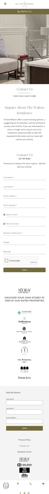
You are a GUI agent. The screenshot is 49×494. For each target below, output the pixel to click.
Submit (24, 428)
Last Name (10, 408)
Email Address (11, 418)
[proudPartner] (24, 468)
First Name (10, 399)
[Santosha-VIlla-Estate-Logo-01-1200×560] (24, 327)
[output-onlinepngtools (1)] (24, 360)
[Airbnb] (24, 493)
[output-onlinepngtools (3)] (24, 377)
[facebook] (20, 493)
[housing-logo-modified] (24, 464)
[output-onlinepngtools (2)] (24, 364)
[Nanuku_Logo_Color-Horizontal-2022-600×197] (24, 311)
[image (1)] (24, 2)
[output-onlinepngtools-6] (24, 347)
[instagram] (29, 493)
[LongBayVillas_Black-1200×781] (24, 337)
